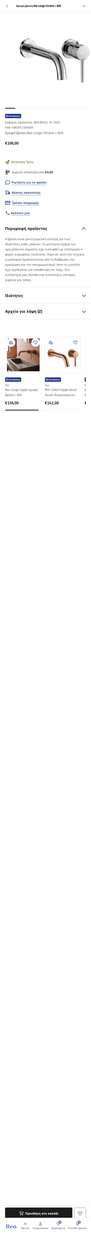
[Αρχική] (11, 1226)
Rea (7, 385)
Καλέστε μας (20, 213)
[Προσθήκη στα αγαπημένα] (35, 342)
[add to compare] (11, 342)
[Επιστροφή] (7, 6)
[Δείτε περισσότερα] (84, 6)
